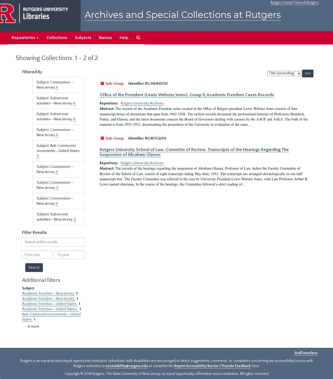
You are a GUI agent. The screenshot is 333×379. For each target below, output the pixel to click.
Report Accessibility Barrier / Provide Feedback (212, 366)
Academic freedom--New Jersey (48, 293)
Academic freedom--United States (50, 304)
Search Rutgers (307, 3)
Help (124, 37)
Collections (57, 37)
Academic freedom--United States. (50, 309)
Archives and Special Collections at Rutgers (183, 14)
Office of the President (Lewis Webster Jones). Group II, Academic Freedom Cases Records (187, 94)
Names (105, 37)
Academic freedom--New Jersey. (48, 299)
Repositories (24, 37)
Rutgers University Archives (142, 103)
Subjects (83, 37)
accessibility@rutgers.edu (127, 366)
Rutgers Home (282, 3)
